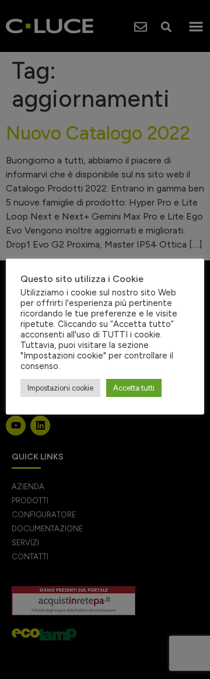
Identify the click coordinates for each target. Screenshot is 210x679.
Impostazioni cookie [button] (60, 388)
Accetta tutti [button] (134, 388)
